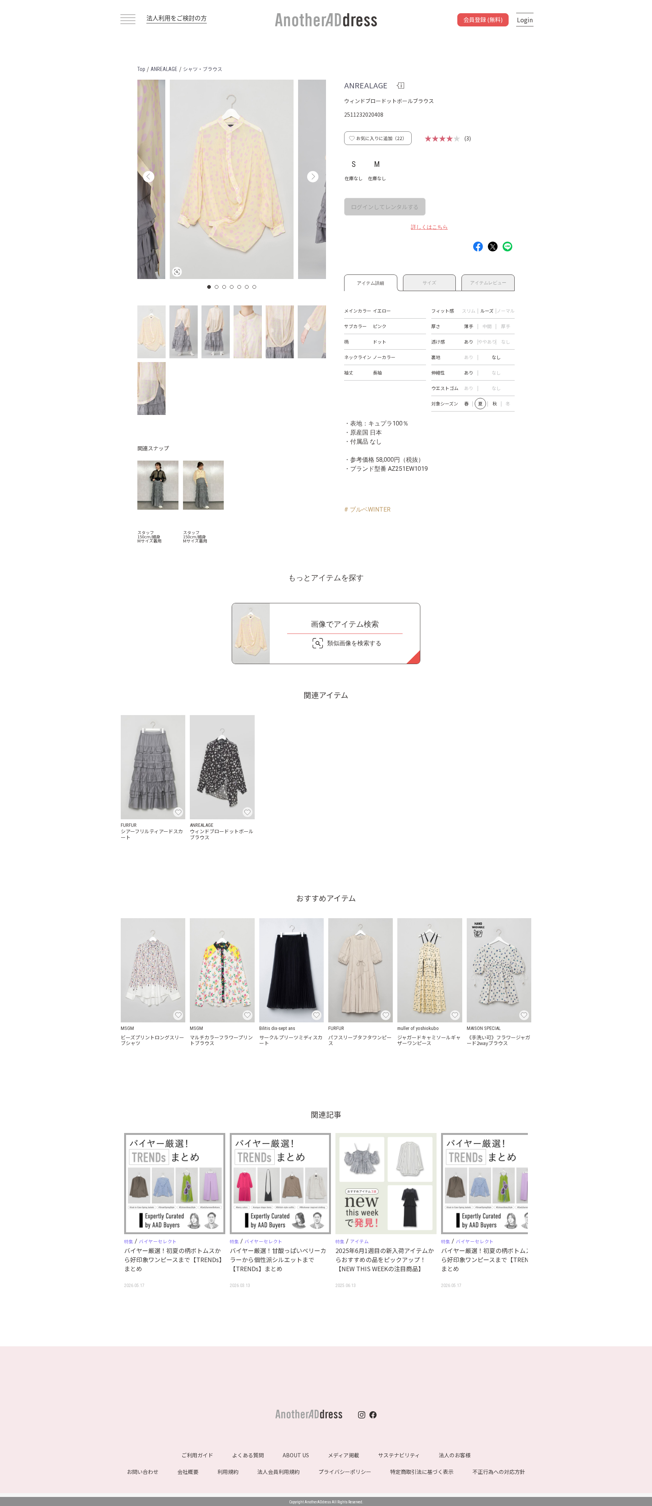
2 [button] (217, 287)
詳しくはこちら (429, 227)
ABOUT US (296, 1455)
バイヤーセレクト (158, 1241)
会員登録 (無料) (483, 19)
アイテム (359, 1241)
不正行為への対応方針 (498, 1471)
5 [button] (239, 287)
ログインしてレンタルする (385, 207)
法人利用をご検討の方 (176, 17)
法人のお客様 (455, 1455)
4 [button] (232, 287)
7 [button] (254, 287)
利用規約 (227, 1471)
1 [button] (209, 287)
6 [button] (247, 287)
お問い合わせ (142, 1471)
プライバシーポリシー (344, 1471)
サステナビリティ (399, 1455)
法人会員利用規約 (278, 1471)
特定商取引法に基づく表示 (422, 1471)
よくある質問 (248, 1455)
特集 (128, 1241)
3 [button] (224, 287)
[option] (232, 179)
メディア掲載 (343, 1455)
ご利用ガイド (197, 1455)
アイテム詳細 (370, 282)
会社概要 (187, 1471)
